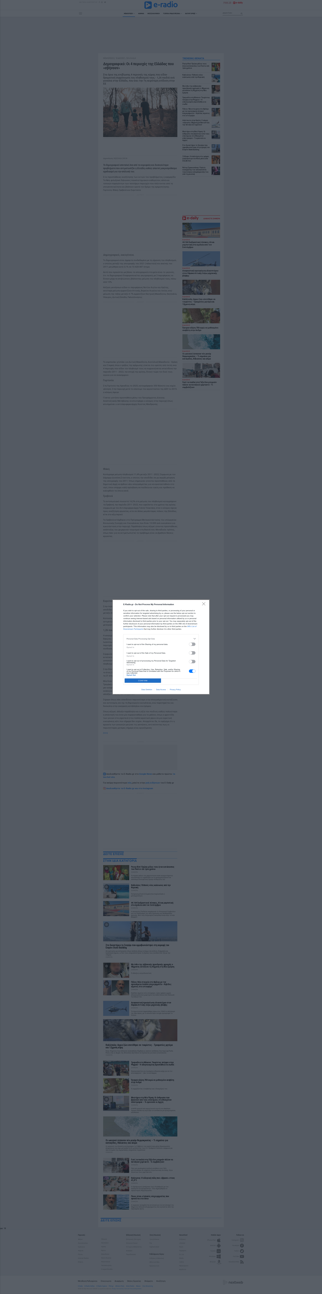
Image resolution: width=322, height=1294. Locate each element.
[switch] (192, 644)
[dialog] (161, 647)
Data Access (161, 690)
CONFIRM (143, 681)
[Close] (204, 604)
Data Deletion (146, 690)
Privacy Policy (175, 690)
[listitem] (161, 638)
